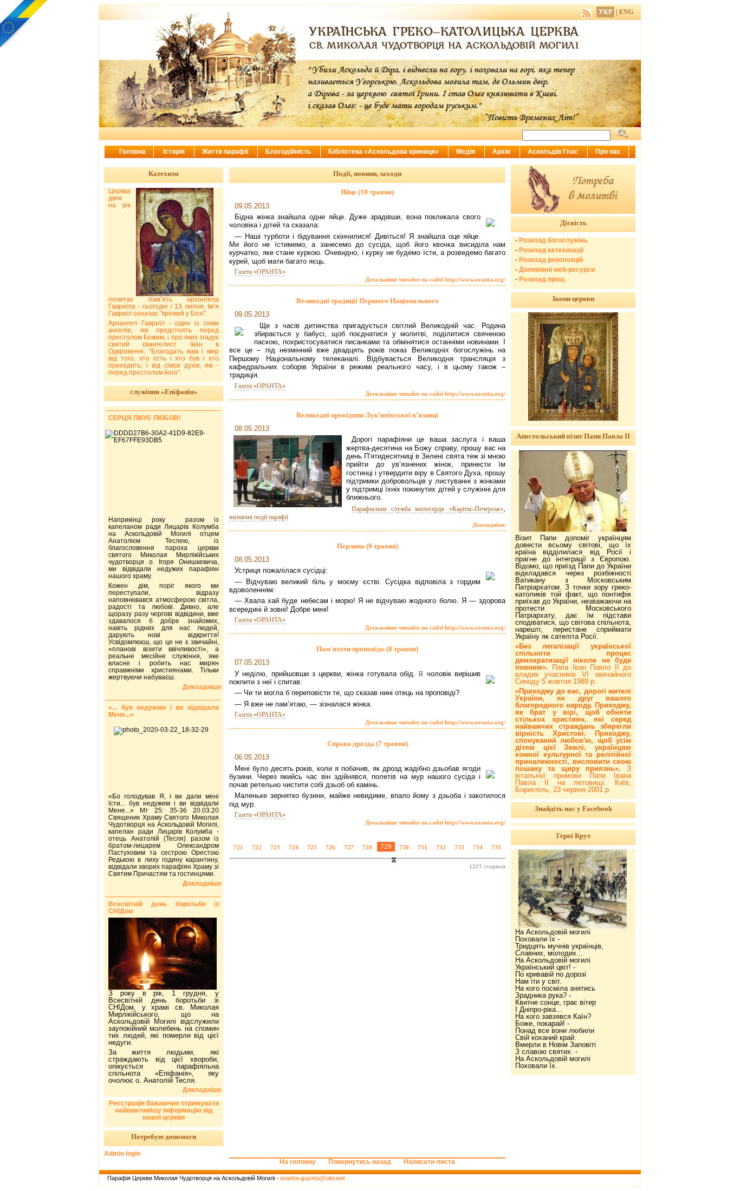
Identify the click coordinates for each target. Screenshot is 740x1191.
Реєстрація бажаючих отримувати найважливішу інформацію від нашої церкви (164, 1110)
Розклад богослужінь (553, 240)
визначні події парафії (258, 517)
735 (496, 847)
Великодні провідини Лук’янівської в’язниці (367, 415)
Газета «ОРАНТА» (260, 272)
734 (478, 847)
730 (404, 847)
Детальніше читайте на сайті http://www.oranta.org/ (435, 279)
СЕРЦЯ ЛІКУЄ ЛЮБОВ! (144, 418)
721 (238, 847)
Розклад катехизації (551, 250)
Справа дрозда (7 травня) (367, 744)
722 (257, 847)
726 (330, 847)
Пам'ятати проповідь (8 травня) (367, 649)
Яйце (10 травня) (367, 192)
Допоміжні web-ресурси (557, 269)
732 (441, 847)
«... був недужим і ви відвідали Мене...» (163, 711)
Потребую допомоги (163, 1137)
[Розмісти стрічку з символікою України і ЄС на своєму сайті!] (24, 24)
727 (349, 847)
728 (367, 847)
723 (275, 847)
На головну (298, 1162)
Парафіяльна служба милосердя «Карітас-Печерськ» (427, 509)
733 (459, 847)
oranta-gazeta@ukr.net (312, 1178)
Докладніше (488, 524)
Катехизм (163, 173)
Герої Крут (573, 836)
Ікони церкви (573, 299)
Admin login (122, 1153)
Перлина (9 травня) (367, 546)
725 (312, 847)
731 (422, 847)
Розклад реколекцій (551, 260)
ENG (626, 12)
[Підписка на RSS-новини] (586, 12)
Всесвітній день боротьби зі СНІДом (163, 907)
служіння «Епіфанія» (164, 392)
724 (293, 847)
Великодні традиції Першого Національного (367, 301)
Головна (132, 151)
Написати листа (429, 1162)
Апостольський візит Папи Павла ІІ (573, 436)
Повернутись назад (359, 1162)
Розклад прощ (541, 279)
